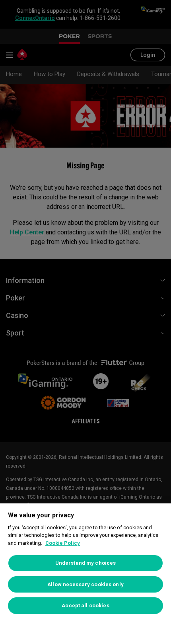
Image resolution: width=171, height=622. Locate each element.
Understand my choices (85, 563)
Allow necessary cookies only (85, 584)
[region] (85, 562)
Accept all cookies (85, 605)
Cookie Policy (62, 543)
